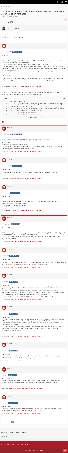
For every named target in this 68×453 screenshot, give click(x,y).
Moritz (5, 37)
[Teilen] (65, 19)
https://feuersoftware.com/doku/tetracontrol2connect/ (26, 86)
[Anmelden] (61, 2)
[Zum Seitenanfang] (65, 450)
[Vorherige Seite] (2, 22)
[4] (5, 107)
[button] (61, 98)
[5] (5, 109)
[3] (5, 105)
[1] (5, 101)
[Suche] (57, 2)
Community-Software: (34, 450)
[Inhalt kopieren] (64, 98)
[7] (5, 112)
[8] (5, 114)
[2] (5, 103)
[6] (5, 111)
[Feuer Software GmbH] (3, 2)
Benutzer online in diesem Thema (13, 432)
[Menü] (65, 2)
